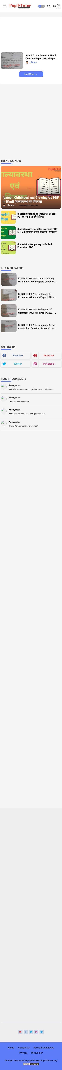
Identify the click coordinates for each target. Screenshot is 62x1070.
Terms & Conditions (44, 1047)
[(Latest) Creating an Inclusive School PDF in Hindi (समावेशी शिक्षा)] (8, 217)
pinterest (49, 355)
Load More (29, 74)
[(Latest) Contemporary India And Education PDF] (8, 247)
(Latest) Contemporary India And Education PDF (34, 246)
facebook (18, 355)
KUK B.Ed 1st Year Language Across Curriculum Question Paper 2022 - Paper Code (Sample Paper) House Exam (37, 327)
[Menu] (4, 6)
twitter (18, 364)
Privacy (23, 1052)
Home (11, 1047)
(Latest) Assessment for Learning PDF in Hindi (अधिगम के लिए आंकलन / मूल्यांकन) (37, 231)
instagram (49, 364)
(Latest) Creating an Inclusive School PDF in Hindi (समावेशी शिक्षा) (36, 215)
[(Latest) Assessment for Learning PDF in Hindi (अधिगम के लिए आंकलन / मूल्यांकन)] (8, 232)
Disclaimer (37, 1052)
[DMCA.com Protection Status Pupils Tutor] (31, 1065)
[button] (41, 6)
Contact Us (24, 1047)
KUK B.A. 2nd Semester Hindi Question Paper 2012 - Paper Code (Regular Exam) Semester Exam (41, 57)
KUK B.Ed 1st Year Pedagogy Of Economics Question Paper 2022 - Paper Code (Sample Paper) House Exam (36, 296)
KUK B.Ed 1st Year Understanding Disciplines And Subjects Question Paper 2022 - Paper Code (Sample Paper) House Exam (36, 280)
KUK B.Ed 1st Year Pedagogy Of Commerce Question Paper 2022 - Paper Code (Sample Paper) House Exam (36, 311)
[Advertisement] (31, 36)
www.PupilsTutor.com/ (46, 1060)
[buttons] (20, 1032)
